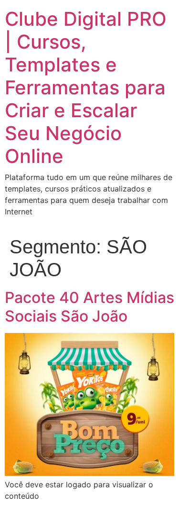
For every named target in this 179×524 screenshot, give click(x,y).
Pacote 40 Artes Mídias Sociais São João (89, 306)
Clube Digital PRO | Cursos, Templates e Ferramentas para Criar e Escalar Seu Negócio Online (86, 87)
